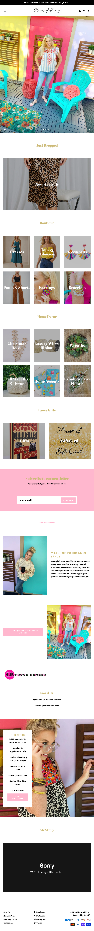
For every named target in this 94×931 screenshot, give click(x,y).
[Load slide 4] (50, 129)
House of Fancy (84, 912)
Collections (8, 922)
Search (6, 912)
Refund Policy (9, 915)
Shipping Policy (10, 919)
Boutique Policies (47, 522)
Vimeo (39, 922)
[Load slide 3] (48, 129)
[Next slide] (89, 130)
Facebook (40, 912)
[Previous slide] (5, 130)
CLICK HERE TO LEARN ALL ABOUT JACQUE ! (23, 632)
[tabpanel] (47, 74)
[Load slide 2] (46, 129)
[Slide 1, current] (43, 129)
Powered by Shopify (82, 915)
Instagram (41, 919)
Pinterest (40, 915)
